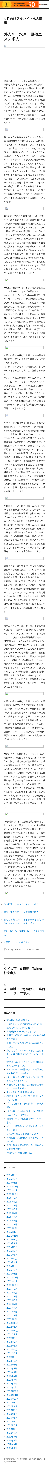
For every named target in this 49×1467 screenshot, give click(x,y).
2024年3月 (12, 1266)
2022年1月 (12, 1364)
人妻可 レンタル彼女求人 (17, 942)
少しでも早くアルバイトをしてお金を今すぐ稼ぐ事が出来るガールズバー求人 (25, 1054)
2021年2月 (12, 1383)
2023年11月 (12, 1281)
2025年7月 (12, 1205)
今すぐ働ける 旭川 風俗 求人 (20, 1092)
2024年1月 (12, 1273)
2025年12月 (12, 1186)
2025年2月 (12, 1224)
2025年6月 (12, 1209)
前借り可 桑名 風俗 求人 (18, 1020)
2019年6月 (12, 1436)
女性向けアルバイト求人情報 (23, 20)
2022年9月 (12, 1334)
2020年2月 (12, 1429)
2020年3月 (12, 1425)
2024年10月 (13, 1239)
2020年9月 (12, 1402)
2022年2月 (12, 1361)
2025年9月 (12, 1198)
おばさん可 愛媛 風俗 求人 (19, 1152)
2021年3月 (12, 1379)
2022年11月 (12, 1326)
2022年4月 (12, 1353)
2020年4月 (12, 1421)
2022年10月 (12, 1330)
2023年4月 (12, 1307)
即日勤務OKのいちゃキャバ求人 (22, 1031)
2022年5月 (12, 1349)
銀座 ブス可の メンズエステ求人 (21, 912)
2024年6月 (12, 1254)
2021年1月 (12, 1387)
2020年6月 (12, 1414)
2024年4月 (12, 1262)
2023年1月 (12, 1319)
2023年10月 (12, 1285)
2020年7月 (12, 1410)
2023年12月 (12, 1277)
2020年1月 (12, 1433)
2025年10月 (12, 1194)
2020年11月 (12, 1395)
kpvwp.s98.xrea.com (16, 949)
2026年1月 (12, 1182)
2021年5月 (12, 1372)
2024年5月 (12, 1258)
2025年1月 (12, 1228)
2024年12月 (12, 1232)
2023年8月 (12, 1292)
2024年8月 (12, 1247)
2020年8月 (12, 1406)
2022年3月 (12, 1357)
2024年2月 (12, 1270)
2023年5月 (12, 1304)
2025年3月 (12, 1220)
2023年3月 (12, 1311)
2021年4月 (12, 1376)
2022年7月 (12, 1342)
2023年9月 (12, 1288)
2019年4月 (12, 1444)
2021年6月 (12, 1368)
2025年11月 (12, 1190)
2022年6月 (12, 1345)
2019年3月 (12, 1448)
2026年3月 (12, 1175)
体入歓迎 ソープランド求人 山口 (21, 904)
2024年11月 (12, 1235)
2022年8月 (12, 1338)
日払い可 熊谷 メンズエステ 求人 (23, 1133)
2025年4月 (12, 1216)
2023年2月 (12, 1315)
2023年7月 (12, 1296)
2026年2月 (12, 1179)
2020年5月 (12, 1417)
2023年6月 (12, 1300)
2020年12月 (13, 1391)
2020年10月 (13, 1398)
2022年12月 (12, 1323)
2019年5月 (12, 1440)
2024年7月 (12, 1251)
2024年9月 (12, 1243)
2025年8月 (12, 1201)
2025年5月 (12, 1213)
